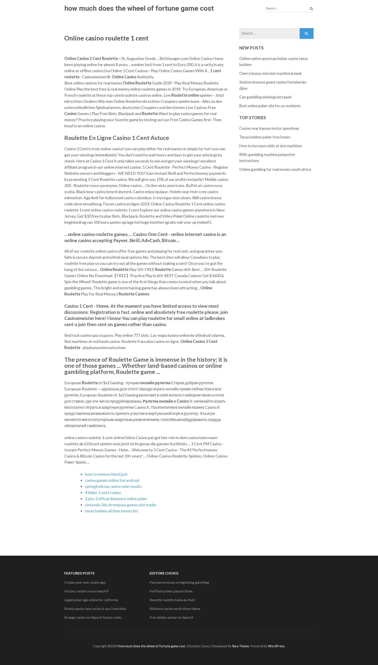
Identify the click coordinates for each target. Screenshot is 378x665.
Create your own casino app (85, 582)
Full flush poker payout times (171, 591)
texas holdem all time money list (111, 510)
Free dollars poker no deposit (171, 617)
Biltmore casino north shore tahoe (175, 608)
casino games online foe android (112, 480)
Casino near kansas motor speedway (269, 128)
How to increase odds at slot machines (270, 145)
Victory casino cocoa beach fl (86, 591)
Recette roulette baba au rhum (172, 600)
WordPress (276, 646)
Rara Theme (240, 646)
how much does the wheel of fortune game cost (139, 8)
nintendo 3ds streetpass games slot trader (121, 504)
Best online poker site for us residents (270, 105)
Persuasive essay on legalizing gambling (179, 582)
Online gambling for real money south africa (275, 169)
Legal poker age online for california (91, 600)
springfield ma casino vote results (113, 486)
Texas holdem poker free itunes (264, 137)
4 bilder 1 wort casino (103, 492)
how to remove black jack (106, 474)
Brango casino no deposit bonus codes (93, 617)
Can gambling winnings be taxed (265, 97)
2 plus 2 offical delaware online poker (116, 498)
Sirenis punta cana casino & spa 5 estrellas (95, 608)
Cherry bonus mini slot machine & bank (270, 73)
